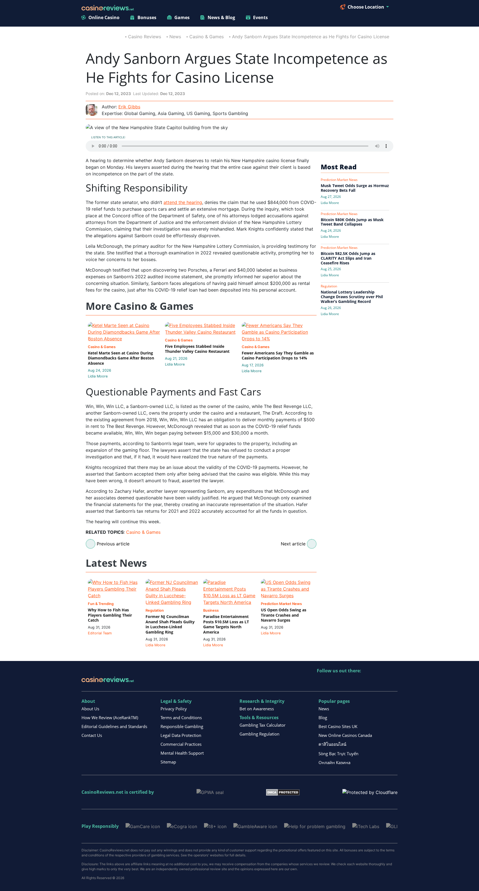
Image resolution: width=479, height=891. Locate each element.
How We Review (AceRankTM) (109, 717)
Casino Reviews (144, 36)
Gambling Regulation (259, 734)
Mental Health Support (182, 753)
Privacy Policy (173, 708)
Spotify (393, 682)
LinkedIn (333, 682)
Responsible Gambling (181, 726)
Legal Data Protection (180, 735)
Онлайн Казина (334, 762)
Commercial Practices (181, 744)
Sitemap (168, 762)
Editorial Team (100, 633)
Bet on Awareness (257, 708)
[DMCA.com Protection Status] (283, 792)
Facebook (369, 682)
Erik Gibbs (129, 106)
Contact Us (91, 735)
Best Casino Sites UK (338, 726)
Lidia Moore (98, 376)
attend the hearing (183, 202)
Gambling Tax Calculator (263, 725)
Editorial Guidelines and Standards (114, 726)
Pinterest (345, 682)
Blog (323, 717)
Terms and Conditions (181, 717)
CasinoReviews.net (102, 792)
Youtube (357, 682)
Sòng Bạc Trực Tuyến (338, 753)
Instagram (381, 682)
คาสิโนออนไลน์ (332, 744)
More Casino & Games (139, 306)
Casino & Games (206, 36)
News (175, 36)
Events (260, 17)
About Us (90, 708)
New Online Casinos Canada (345, 735)
